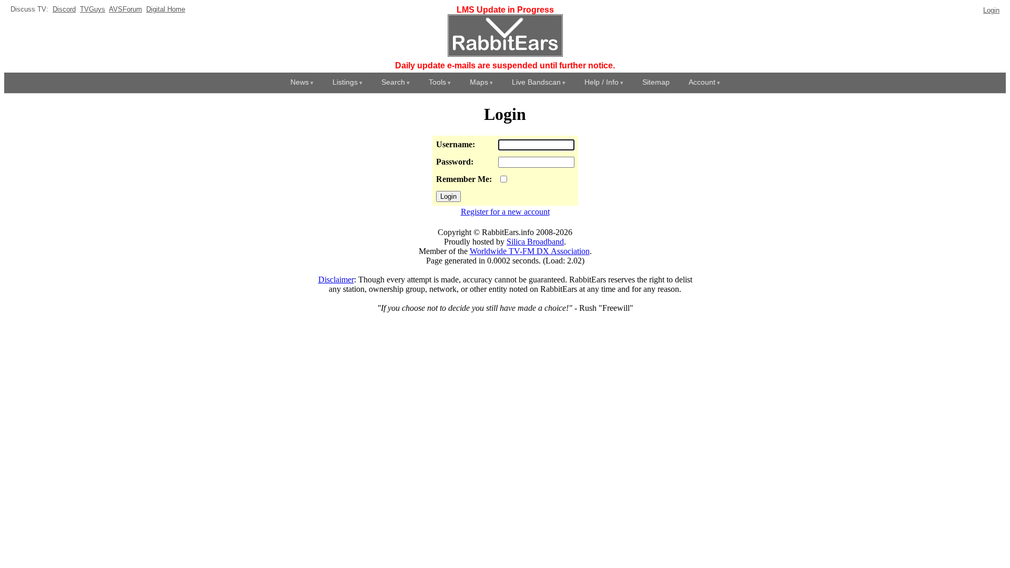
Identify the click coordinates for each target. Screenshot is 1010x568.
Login (991, 10)
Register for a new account (505, 211)
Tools (437, 82)
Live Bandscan (536, 82)
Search (393, 82)
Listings (345, 82)
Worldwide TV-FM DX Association (530, 251)
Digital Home (165, 9)
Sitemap (656, 82)
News (299, 82)
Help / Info (601, 82)
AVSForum (125, 9)
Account (702, 82)
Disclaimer (336, 279)
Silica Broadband (535, 241)
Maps (479, 82)
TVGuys (92, 9)
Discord (64, 9)
